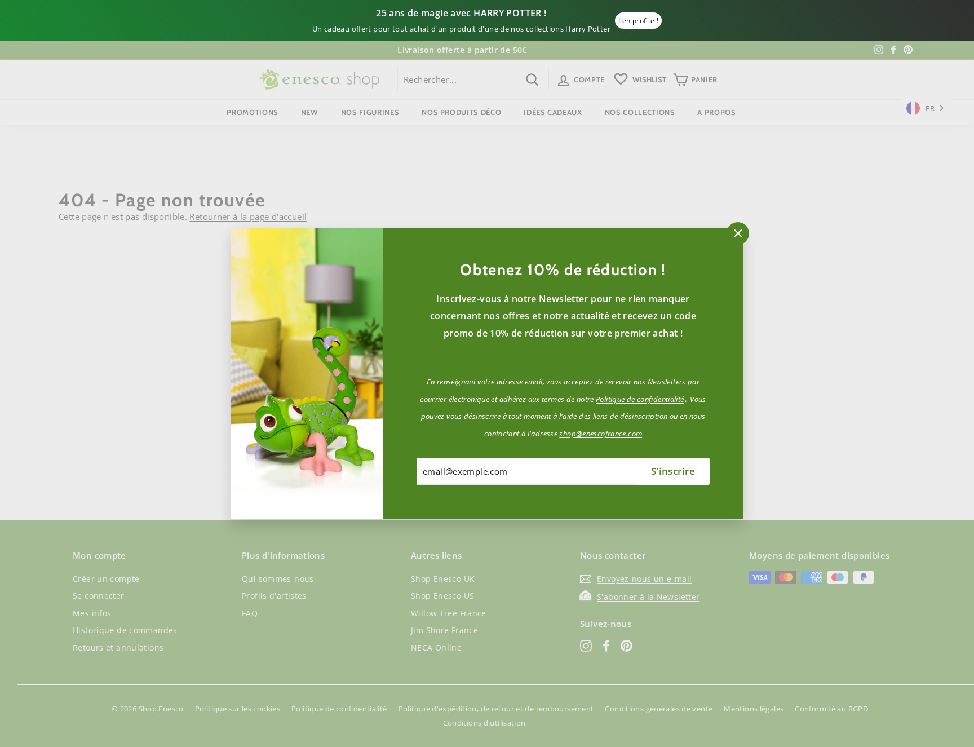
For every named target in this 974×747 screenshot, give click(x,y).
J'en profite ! (638, 20)
